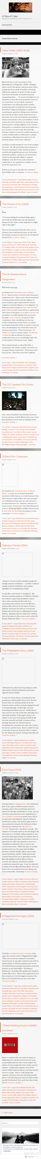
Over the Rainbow (7, 262)
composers (32, 322)
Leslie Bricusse (19, 546)
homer (9, 1031)
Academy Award (23, 770)
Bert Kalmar (12, 914)
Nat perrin (29, 926)
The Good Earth (25, 265)
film (7, 187)
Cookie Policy (7, 1151)
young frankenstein (12, 197)
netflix (14, 1135)
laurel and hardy (25, 924)
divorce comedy (25, 775)
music (8, 548)
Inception (17, 260)
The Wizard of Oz (32, 380)
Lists (9, 372)
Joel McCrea (25, 651)
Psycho (25, 452)
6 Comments (12, 788)
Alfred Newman (21, 538)
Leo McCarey (34, 924)
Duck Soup (33, 255)
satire (26, 929)
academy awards (27, 1021)
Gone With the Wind (22, 257)
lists (25, 546)
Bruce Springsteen (30, 372)
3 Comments (14, 382)
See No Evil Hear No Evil (21, 192)
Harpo (4, 921)
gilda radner (20, 187)
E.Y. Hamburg (6, 257)
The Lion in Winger (14, 457)
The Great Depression (8, 661)
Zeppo (16, 934)
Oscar (35, 1036)
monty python (16, 926)
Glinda (13, 257)
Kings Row (11, 546)
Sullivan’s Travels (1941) (17, 567)
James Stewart (33, 778)
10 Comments (12, 553)
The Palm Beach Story (31, 661)
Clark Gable (9, 775)
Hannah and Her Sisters (30, 919)
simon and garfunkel (26, 1041)
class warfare (29, 1026)
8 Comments (19, 1048)
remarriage (5, 783)
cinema (14, 1026)
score (19, 548)
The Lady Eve (20, 661)
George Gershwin (7, 375)
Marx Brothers (6, 926)
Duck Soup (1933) (18, 799)
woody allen (9, 934)
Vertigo (12, 459)
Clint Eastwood (31, 1130)
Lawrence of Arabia (29, 449)
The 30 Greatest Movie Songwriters (19, 286)
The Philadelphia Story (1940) (17, 677)
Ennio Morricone (7, 447)
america (34, 1021)
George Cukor (19, 778)
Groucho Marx (18, 919)
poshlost (9, 656)
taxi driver (33, 1137)
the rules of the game (22, 1043)
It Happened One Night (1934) (18, 948)
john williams (11, 449)
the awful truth (11, 931)
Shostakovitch (25, 548)
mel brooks (5, 190)
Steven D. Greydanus (8, 659)
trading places (23, 1140)
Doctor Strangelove (21, 916)
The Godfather (17, 454)
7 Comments (32, 459)
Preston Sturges (17, 656)
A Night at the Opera (24, 909)
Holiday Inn (10, 260)
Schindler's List (32, 452)
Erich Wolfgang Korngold (17, 543)
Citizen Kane (22, 648)
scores (22, 322)
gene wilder (12, 187)
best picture (32, 1023)
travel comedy (20, 1046)
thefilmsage (5, 195)
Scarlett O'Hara (18, 262)
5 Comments (23, 664)
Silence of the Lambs (13, 1041)
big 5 (10, 1026)
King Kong (19, 449)
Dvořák (17, 541)
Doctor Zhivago (20, 444)
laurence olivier (19, 780)
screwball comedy (26, 783)
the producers (34, 192)
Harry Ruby (10, 921)
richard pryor (9, 192)
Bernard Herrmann (26, 442)
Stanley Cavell (17, 785)
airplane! (10, 911)
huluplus (18, 1132)
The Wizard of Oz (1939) (18, 211)
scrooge (26, 262)
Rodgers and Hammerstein (19, 377)
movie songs (13, 327)
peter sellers (18, 190)
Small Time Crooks (29, 656)
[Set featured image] (10, 1092)
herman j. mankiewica (21, 921)
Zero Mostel (22, 197)
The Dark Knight (13, 1140)
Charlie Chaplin (30, 914)
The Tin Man (30, 267)
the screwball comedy (10, 846)
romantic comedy (15, 783)
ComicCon (17, 775)
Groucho (10, 919)
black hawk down (11, 1130)
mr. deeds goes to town (24, 1033)
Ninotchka (34, 260)
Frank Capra (20, 1028)
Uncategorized (12, 184)
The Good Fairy (31, 659)
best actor (18, 773)
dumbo (4, 1132)
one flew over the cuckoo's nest (23, 1036)
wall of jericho (29, 1046)
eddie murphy (11, 1132)
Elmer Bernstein (31, 444)
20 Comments (22, 272)
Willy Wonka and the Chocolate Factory (22, 195)
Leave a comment (32, 197)
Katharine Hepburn (8, 780)
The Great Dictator (22, 931)
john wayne (25, 1132)
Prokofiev (14, 548)
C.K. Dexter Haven (27, 773)
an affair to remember (20, 911)
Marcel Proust (34, 187)
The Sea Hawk (6, 551)
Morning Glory (29, 780)
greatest (27, 187)
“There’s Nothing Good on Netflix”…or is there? (20, 1065)
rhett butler (5, 1038)
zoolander (5, 1142)
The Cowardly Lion (13, 265)
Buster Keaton (20, 914)
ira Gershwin (28, 375)
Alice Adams (11, 773)
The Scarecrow (21, 267)
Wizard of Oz (13, 272)
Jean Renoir (8, 1033)
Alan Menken (20, 372)
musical (28, 260)
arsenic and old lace (8, 1023)
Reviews (10, 252)
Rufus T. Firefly (19, 929)
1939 (19, 252)
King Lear (5, 546)
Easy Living (29, 648)
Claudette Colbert (7, 1028)
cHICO (4, 916)
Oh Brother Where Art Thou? (24, 654)
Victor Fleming (30, 270)
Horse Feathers (14, 924)
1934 (19, 1021)
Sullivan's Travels (20, 659)
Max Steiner (13, 452)
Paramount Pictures (8, 929)
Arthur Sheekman (33, 911)
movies (11, 190)
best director (24, 1023)
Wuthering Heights (11, 320)
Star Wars (9, 454)
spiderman (9, 785)
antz (17, 1127)
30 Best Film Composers (13, 473)
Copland (4, 541)
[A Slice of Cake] (20, 7)
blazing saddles (26, 184)
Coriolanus (11, 541)
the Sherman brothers (20, 380)
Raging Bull (11, 1137)
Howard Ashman (18, 375)
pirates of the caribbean (24, 1135)
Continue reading (19, 247)
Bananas (4, 914)
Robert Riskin (13, 1038)
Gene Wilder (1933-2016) (20, 52)
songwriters (31, 377)
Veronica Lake (14, 664)
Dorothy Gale (10, 255)
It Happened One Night (14, 651)
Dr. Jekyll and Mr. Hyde (22, 255)
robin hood (18, 1137)
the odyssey (11, 1043)
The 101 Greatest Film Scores (18, 396)
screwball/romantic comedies (20, 988)
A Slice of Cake (10, 16)
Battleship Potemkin (25, 1127)
